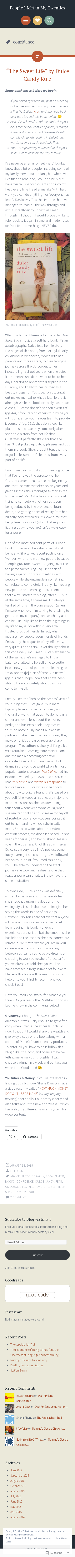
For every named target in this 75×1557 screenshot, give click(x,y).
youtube (34, 1192)
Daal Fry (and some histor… (51, 1406)
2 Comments (19, 1197)
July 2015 (15, 1496)
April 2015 (16, 1512)
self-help (58, 1187)
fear (59, 1181)
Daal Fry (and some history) (26, 1365)
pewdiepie (42, 1187)
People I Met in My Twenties (37, 8)
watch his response (48, 782)
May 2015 (15, 1507)
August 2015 (17, 1491)
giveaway (11, 1187)
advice (15, 1176)
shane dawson (16, 1192)
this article (19, 782)
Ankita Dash (23, 1406)
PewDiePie (48, 771)
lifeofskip (17, 1171)
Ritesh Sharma (25, 1395)
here (35, 111)
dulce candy (44, 1181)
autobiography (33, 1176)
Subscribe (37, 1255)
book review (55, 1176)
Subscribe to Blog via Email (28, 1219)
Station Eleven (18, 1370)
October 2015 (18, 1486)
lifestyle (26, 1187)
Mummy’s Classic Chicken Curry (28, 1360)
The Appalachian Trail (22, 1344)
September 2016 (19, 1475)
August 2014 (17, 1517)
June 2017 (16, 1470)
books (10, 1181)
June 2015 (16, 1501)
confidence (25, 1181)
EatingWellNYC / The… (30, 1439)
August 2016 (17, 1481)
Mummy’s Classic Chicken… (48, 1428)
